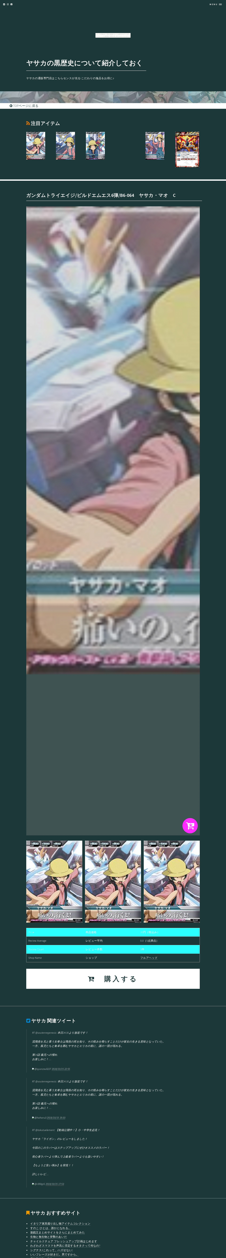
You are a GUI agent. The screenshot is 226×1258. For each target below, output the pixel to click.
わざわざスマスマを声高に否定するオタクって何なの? (65, 1245)
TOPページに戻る (25, 106)
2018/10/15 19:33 (56, 1117)
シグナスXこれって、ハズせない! (51, 1250)
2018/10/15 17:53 (55, 1184)
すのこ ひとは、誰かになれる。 (50, 1228)
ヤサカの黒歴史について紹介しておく (84, 63)
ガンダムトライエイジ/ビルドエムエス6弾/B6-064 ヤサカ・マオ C (101, 195)
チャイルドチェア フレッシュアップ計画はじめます (63, 1241)
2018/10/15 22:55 (61, 1069)
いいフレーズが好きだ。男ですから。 (54, 1254)
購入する (117, 979)
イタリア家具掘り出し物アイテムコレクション (60, 1223)
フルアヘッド (149, 957)
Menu (214, 4)
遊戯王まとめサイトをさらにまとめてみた (57, 1232)
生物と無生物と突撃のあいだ (48, 1236)
